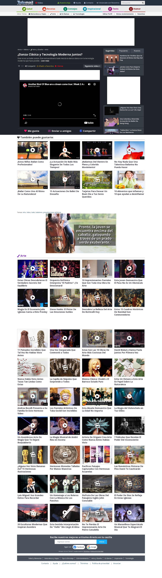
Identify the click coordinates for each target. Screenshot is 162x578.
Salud (29, 8)
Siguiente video (92, 66)
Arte (54, 14)
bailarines (39, 212)
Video (40, 2)
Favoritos (141, 14)
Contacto (89, 3)
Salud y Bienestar (35, 558)
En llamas (65, 14)
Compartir (31, 66)
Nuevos (137, 51)
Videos (26, 49)
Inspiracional (94, 8)
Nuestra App (65, 3)
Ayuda (78, 3)
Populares (123, 51)
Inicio (20, 49)
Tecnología (79, 14)
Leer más (45, 61)
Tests (115, 8)
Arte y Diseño (37, 49)
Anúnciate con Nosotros (109, 3)
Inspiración (118, 558)
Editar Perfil (107, 14)
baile (33, 212)
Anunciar (117, 563)
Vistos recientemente (125, 14)
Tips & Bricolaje (68, 558)
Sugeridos (110, 51)
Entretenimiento (82, 558)
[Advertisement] (81, 32)
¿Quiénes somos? (69, 563)
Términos (86, 551)
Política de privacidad (97, 551)
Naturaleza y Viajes (38, 14)
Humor (137, 8)
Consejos (72, 8)
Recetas (50, 8)
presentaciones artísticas (52, 212)
